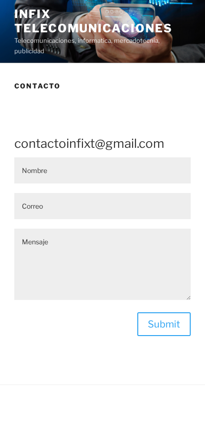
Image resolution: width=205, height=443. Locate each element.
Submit (164, 324)
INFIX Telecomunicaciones (93, 21)
